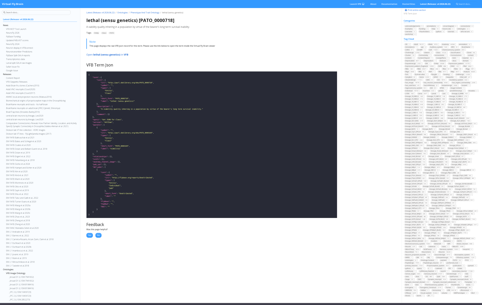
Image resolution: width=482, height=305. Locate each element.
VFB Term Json (410, 13)
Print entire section (416, 10)
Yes (89, 235)
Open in (107, 54)
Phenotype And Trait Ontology (145, 12)
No (98, 235)
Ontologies (122, 12)
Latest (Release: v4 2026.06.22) (100, 12)
